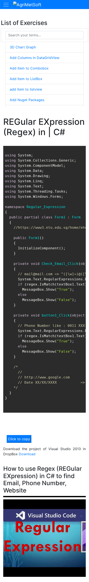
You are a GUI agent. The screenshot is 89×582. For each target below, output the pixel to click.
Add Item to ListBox (26, 79)
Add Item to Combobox (29, 68)
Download (27, 454)
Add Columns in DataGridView (34, 58)
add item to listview (26, 89)
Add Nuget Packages (27, 100)
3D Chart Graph (23, 47)
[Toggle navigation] (6, 4)
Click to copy (19, 439)
